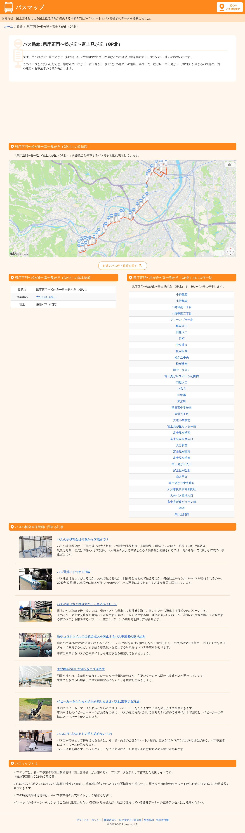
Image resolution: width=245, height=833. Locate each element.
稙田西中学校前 (182, 407)
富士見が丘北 (181, 470)
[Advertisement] (122, 111)
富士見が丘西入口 (181, 439)
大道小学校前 (181, 420)
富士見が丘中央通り (182, 483)
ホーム (8, 26)
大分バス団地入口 (181, 495)
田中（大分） (181, 370)
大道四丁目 (182, 414)
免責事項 (149, 819)
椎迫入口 (181, 326)
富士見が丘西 (181, 432)
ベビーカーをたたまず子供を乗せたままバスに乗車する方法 (98, 701)
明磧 (182, 508)
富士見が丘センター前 (181, 426)
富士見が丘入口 (182, 464)
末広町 (181, 401)
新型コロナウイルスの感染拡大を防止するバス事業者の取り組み (101, 636)
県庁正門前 (182, 514)
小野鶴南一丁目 (182, 307)
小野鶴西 (181, 294)
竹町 (182, 338)
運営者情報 (162, 819)
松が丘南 (181, 363)
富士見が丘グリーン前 (181, 501)
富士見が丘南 (181, 458)
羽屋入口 (181, 382)
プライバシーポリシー (89, 819)
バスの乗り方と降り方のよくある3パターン (87, 604)
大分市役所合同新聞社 (181, 489)
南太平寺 (181, 476)
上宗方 (181, 388)
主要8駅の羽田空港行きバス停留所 (81, 669)
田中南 (181, 395)
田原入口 (181, 332)
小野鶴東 (181, 301)
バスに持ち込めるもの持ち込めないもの (84, 733)
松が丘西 (181, 351)
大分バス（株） (46, 297)
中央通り (181, 345)
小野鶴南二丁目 (182, 313)
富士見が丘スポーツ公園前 (181, 376)
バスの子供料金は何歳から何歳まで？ (83, 539)
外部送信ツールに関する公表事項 (123, 819)
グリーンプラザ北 (181, 319)
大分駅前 (181, 445)
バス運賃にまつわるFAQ (73, 572)
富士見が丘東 (181, 451)
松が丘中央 (182, 357)
